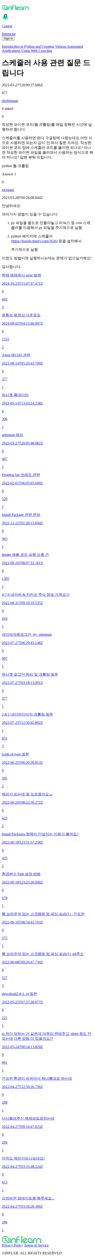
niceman (8, 190)
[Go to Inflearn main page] (47, 7)
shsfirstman (10, 101)
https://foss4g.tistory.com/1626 (34, 241)
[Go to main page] (47, 1239)
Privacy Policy (12, 1245)
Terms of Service (36, 1245)
